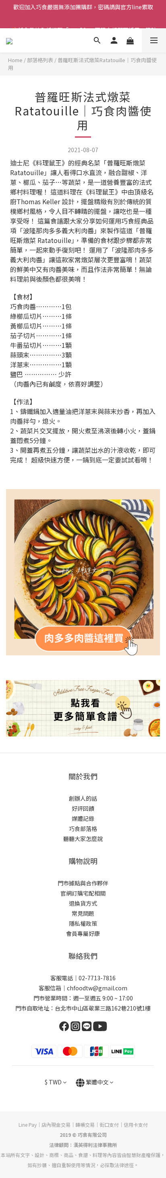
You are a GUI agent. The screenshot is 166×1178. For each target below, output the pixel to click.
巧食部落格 (83, 828)
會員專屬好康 (83, 933)
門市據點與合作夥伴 (83, 883)
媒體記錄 (83, 818)
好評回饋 (83, 808)
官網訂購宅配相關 (83, 893)
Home (15, 60)
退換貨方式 (83, 903)
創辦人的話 (83, 798)
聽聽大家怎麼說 (83, 839)
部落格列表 (40, 60)
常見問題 (83, 913)
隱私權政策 (83, 923)
